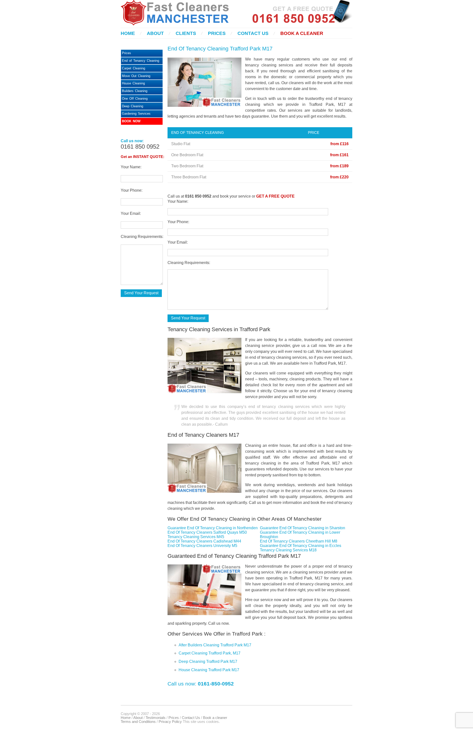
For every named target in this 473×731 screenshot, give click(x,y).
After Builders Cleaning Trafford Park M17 (215, 645)
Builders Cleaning (134, 91)
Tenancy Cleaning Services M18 (288, 550)
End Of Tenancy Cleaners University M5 (202, 546)
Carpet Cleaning (133, 68)
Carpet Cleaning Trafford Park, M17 (209, 653)
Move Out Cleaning (136, 76)
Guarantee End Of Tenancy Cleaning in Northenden (213, 528)
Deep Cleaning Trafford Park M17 (208, 661)
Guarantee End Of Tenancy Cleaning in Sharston (302, 528)
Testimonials (156, 718)
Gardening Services (136, 113)
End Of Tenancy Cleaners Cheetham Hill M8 (298, 541)
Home (128, 33)
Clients (186, 33)
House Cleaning (133, 83)
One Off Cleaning (135, 98)
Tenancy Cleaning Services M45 (196, 537)
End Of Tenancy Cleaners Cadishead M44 (204, 541)
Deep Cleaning (132, 106)
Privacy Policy (170, 722)
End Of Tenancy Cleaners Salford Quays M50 (207, 532)
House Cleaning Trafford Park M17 (209, 670)
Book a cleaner (301, 33)
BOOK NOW (131, 121)
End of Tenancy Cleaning (140, 60)
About (155, 33)
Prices (217, 33)
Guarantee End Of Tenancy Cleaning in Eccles (300, 546)
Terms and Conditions (138, 722)
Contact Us (253, 33)
